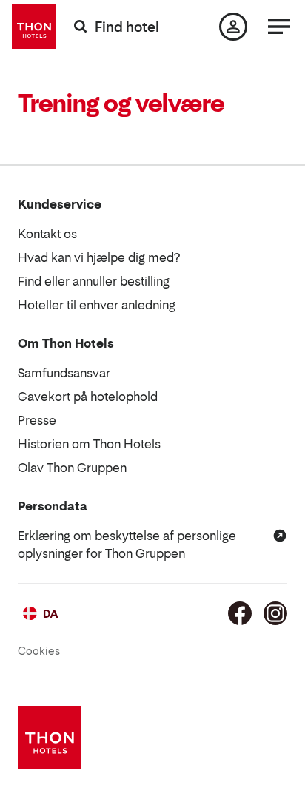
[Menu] (279, 27)
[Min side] (233, 27)
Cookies (39, 650)
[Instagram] (275, 613)
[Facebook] (240, 613)
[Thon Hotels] (34, 26)
